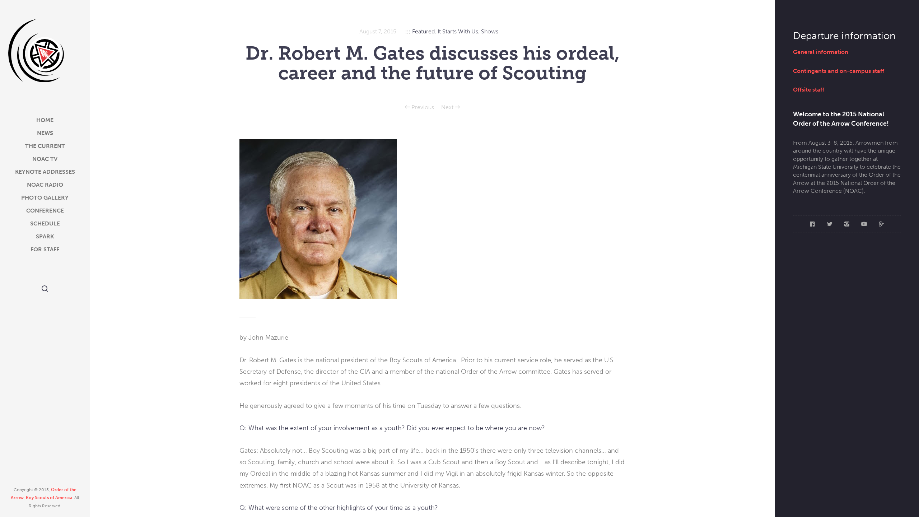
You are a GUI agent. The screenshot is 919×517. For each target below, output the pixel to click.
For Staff (45, 249)
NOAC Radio (45, 184)
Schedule (45, 223)
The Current (45, 146)
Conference (45, 210)
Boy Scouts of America (49, 497)
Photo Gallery (45, 197)
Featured (423, 31)
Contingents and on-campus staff (838, 70)
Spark (45, 236)
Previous (422, 107)
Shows (489, 31)
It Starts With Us (458, 31)
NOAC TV (44, 158)
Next (448, 107)
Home (44, 120)
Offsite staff (808, 89)
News (45, 133)
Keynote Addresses (45, 171)
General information (820, 51)
